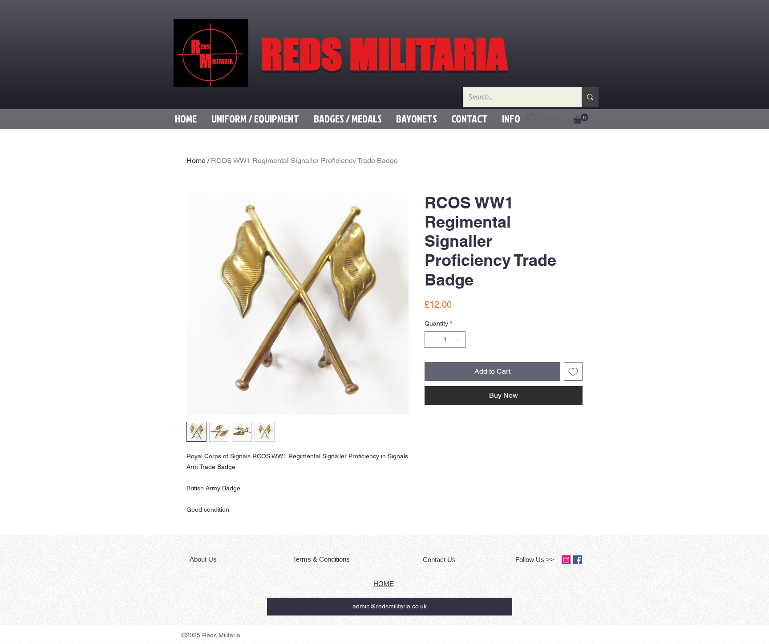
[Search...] (590, 97)
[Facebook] (577, 559)
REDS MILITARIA (384, 53)
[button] (255, 118)
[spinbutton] (445, 339)
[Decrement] (431, 339)
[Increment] (458, 339)
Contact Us (439, 559)
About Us (204, 559)
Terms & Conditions (322, 559)
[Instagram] (566, 559)
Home (196, 160)
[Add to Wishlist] (573, 371)
